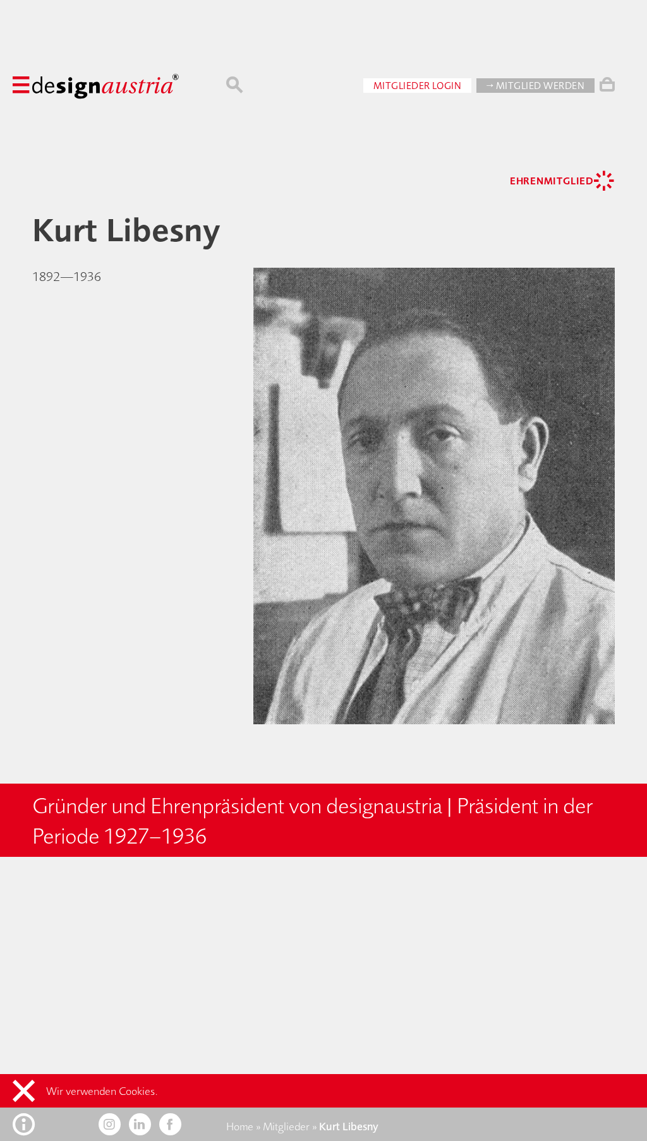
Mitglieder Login (417, 85)
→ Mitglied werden (535, 85)
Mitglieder (286, 1126)
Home (239, 1126)
